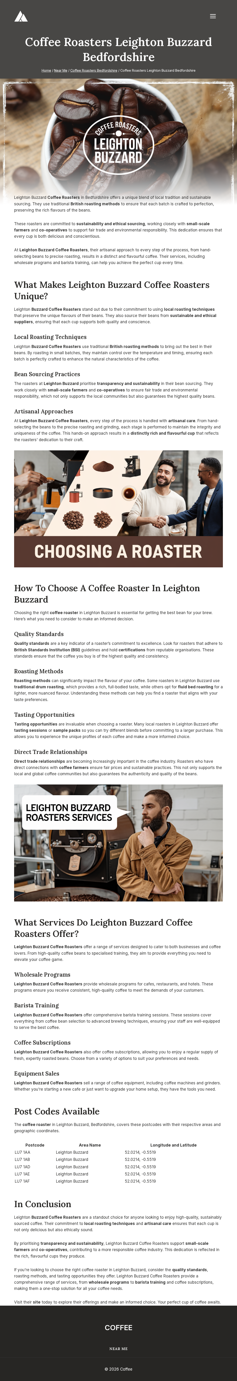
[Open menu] (215, 16)
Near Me (118, 1348)
